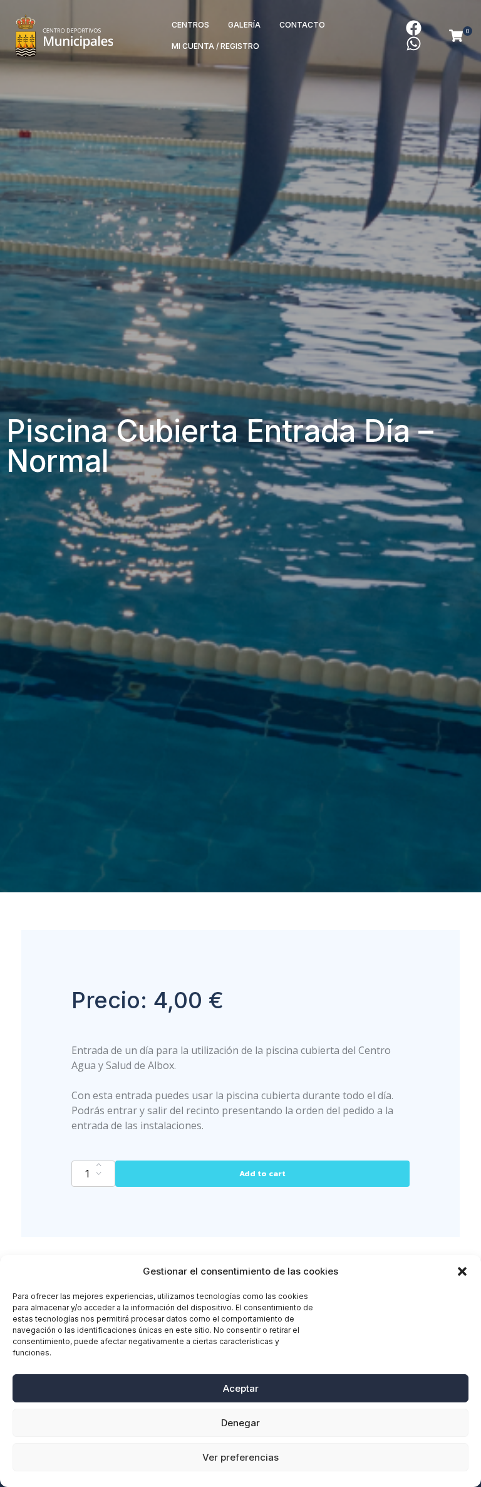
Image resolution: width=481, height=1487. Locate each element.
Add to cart (262, 1173)
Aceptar (241, 1388)
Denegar (240, 1423)
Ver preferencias (240, 1457)
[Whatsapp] (414, 43)
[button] (462, 1271)
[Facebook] (414, 28)
